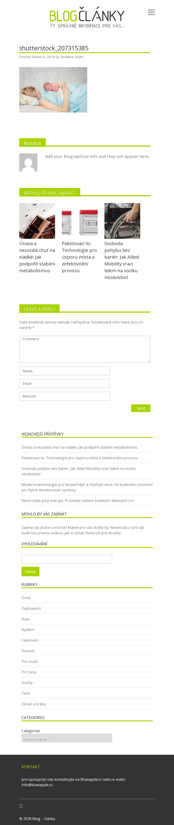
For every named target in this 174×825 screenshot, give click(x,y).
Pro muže (30, 661)
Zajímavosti (31, 608)
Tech (26, 693)
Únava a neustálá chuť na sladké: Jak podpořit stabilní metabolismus (79, 447)
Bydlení (28, 629)
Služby (27, 682)
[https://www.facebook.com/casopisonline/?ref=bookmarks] (21, 805)
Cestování (30, 640)
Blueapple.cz (91, 779)
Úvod (26, 597)
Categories (31, 730)
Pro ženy (29, 672)
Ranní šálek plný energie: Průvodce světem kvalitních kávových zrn (78, 500)
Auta (25, 618)
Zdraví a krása (34, 703)
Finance (28, 650)
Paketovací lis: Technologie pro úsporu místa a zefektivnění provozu (80, 457)
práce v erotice (52, 527)
